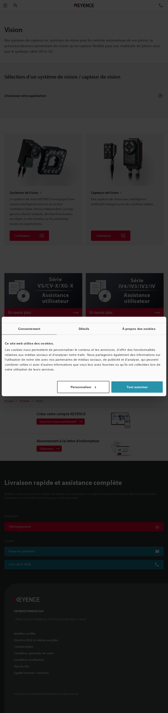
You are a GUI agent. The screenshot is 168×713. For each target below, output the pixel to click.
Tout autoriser (137, 387)
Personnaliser (81, 387)
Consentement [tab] (29, 329)
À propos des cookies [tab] (139, 329)
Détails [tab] (84, 329)
